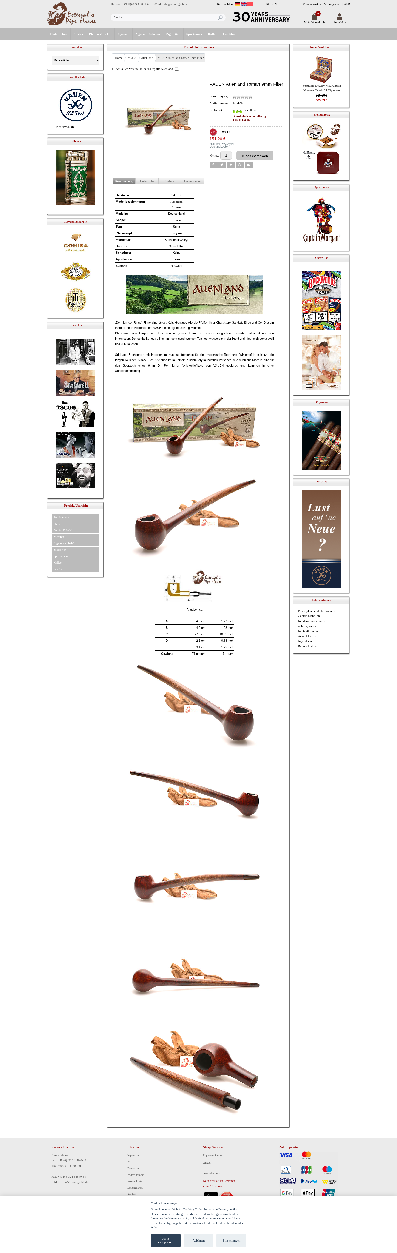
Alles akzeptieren (165, 1240)
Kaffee (212, 34)
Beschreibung (124, 181)
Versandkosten (312, 4)
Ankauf (207, 1162)
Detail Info (147, 181)
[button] (214, 165)
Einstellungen (231, 1240)
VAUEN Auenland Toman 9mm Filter (181, 58)
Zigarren (123, 34)
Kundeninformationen (312, 621)
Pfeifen (78, 34)
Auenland (147, 58)
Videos (170, 181)
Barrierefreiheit (307, 646)
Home (118, 58)
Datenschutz (134, 1168)
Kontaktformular (308, 631)
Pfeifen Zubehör (100, 34)
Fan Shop (229, 34)
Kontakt (131, 1194)
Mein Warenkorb (314, 22)
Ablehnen (199, 1240)
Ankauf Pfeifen (307, 636)
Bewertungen (192, 181)
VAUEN (132, 58)
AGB (347, 4)
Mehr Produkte (65, 126)
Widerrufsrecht (135, 1174)
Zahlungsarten (332, 4)
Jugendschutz (306, 641)
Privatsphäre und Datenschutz (316, 611)
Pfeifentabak (59, 34)
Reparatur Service (212, 1155)
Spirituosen (194, 34)
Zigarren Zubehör (147, 34)
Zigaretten (173, 34)
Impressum (133, 1155)
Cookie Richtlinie (309, 616)
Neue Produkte (319, 47)
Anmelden (339, 22)
